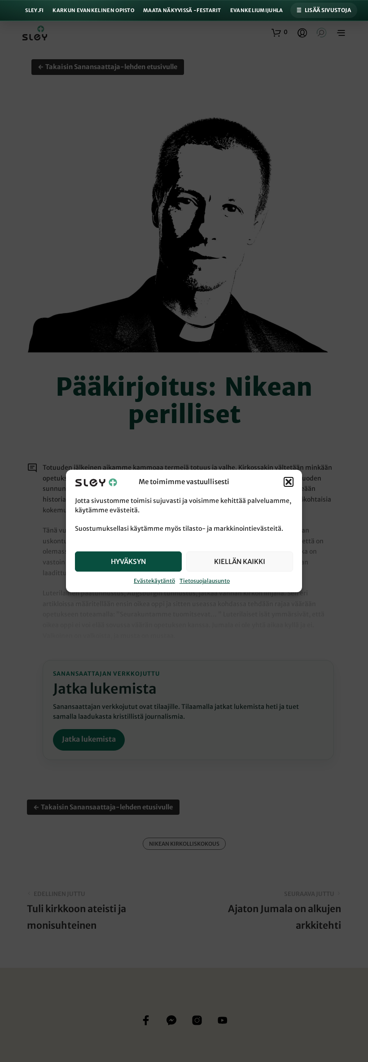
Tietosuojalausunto (205, 580)
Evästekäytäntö (154, 580)
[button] (288, 481)
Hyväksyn (128, 561)
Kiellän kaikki (239, 561)
